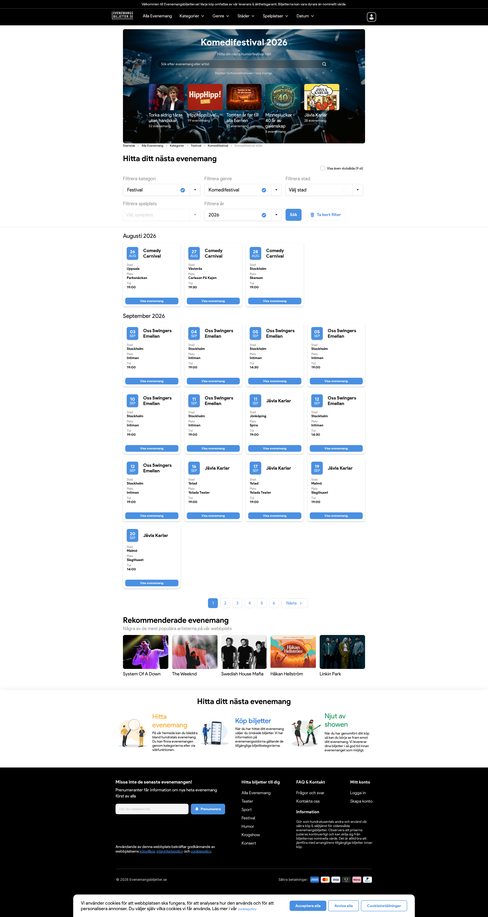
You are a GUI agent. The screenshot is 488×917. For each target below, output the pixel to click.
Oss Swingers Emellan (157, 333)
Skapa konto (361, 801)
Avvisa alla (343, 905)
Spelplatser (273, 15)
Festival (248, 818)
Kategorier (189, 15)
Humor (248, 826)
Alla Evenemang (157, 15)
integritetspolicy (170, 851)
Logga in (358, 792)
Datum (303, 15)
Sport (247, 809)
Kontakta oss (308, 801)
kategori (139, 178)
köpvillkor (147, 851)
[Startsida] (125, 16)
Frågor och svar (310, 792)
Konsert (249, 843)
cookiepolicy (201, 851)
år (214, 203)
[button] (192, 16)
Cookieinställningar (308, 851)
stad (298, 178)
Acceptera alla (308, 905)
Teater (247, 801)
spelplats (140, 203)
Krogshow (251, 834)
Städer (244, 15)
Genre (218, 15)
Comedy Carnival (152, 253)
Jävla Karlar (278, 400)
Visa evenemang (152, 301)
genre (218, 178)
